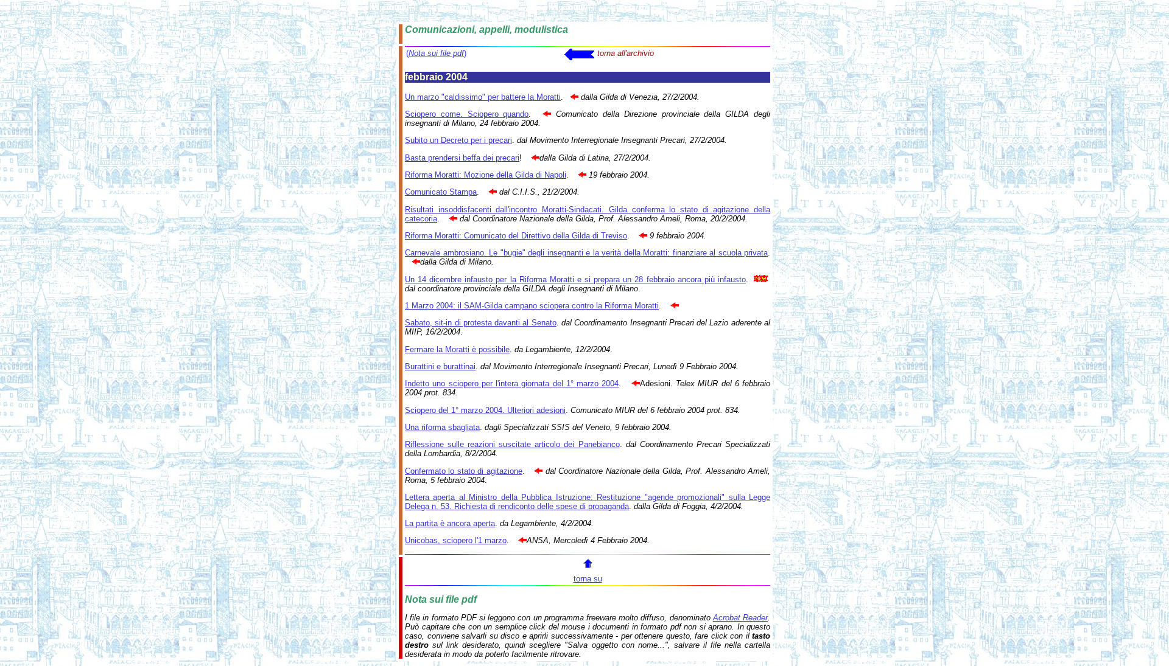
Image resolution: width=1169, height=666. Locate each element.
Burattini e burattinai (440, 366)
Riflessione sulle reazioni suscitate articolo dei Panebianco (512, 444)
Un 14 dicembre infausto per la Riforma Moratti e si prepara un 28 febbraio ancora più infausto (575, 279)
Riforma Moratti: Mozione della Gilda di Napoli (485, 174)
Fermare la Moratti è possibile (457, 349)
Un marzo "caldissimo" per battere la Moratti (483, 97)
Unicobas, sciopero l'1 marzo (456, 540)
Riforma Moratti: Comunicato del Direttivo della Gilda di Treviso (516, 235)
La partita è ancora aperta (450, 523)
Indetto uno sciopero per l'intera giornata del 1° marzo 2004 (512, 383)
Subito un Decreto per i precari (458, 140)
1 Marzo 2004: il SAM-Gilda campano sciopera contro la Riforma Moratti (532, 305)
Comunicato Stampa (441, 191)
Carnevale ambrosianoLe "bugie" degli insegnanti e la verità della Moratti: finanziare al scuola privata (586, 252)
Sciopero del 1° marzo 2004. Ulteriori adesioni (485, 410)
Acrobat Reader (740, 617)
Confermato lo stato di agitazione (463, 471)
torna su (588, 578)
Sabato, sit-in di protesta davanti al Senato (480, 322)
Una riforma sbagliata (442, 427)
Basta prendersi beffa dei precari (462, 157)
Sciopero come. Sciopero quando (466, 114)
